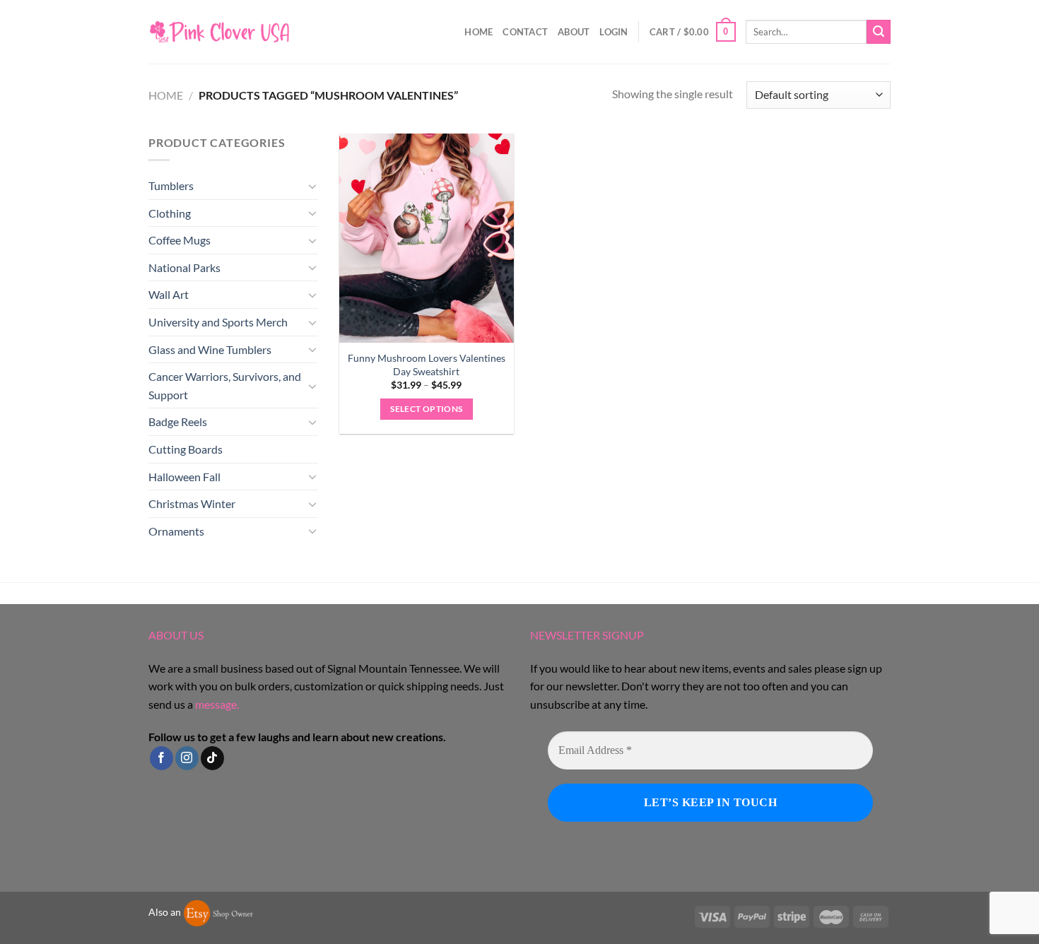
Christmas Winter (191, 503)
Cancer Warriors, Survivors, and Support (224, 385)
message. (217, 704)
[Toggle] (312, 185)
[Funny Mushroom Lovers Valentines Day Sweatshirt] (426, 238)
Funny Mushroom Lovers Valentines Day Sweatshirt (426, 364)
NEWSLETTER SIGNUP (587, 635)
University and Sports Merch (218, 322)
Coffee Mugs (179, 240)
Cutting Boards (185, 449)
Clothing (169, 213)
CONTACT (525, 31)
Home (478, 31)
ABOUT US (176, 635)
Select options (426, 408)
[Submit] (879, 32)
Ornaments (176, 531)
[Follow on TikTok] (212, 758)
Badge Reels (177, 421)
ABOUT (573, 31)
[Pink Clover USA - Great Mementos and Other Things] (219, 31)
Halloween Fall (184, 476)
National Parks (184, 267)
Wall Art (168, 294)
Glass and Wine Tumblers (209, 349)
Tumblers (171, 185)
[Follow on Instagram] (187, 758)
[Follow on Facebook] (161, 758)
